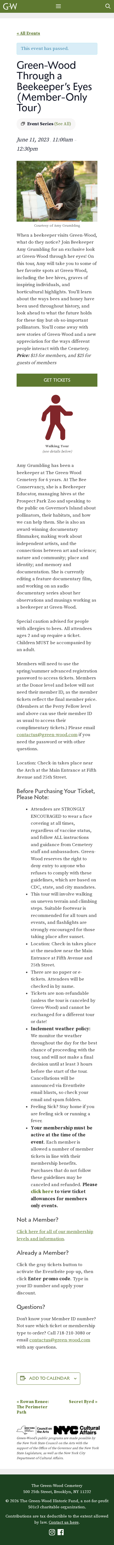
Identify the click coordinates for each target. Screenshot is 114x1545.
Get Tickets (57, 380)
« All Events (28, 33)
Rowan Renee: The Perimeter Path (33, 1407)
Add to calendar (49, 1378)
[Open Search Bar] (108, 6)
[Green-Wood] (10, 6)
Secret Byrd (83, 1401)
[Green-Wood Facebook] (61, 1533)
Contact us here (64, 1522)
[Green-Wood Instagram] (52, 1533)
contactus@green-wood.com (47, 735)
